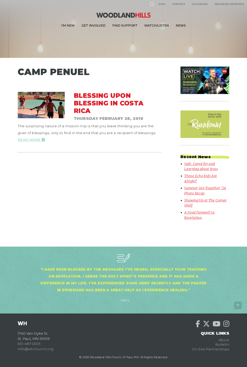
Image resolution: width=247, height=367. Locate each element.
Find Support (124, 25)
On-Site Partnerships (210, 349)
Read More (30, 140)
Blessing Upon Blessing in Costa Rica (109, 103)
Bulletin (222, 344)
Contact (178, 4)
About (223, 340)
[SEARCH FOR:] (152, 4)
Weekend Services (229, 4)
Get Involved (93, 25)
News (181, 25)
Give (162, 4)
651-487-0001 (29, 344)
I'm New (68, 25)
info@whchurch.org (36, 349)
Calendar (200, 4)
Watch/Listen (156, 25)
